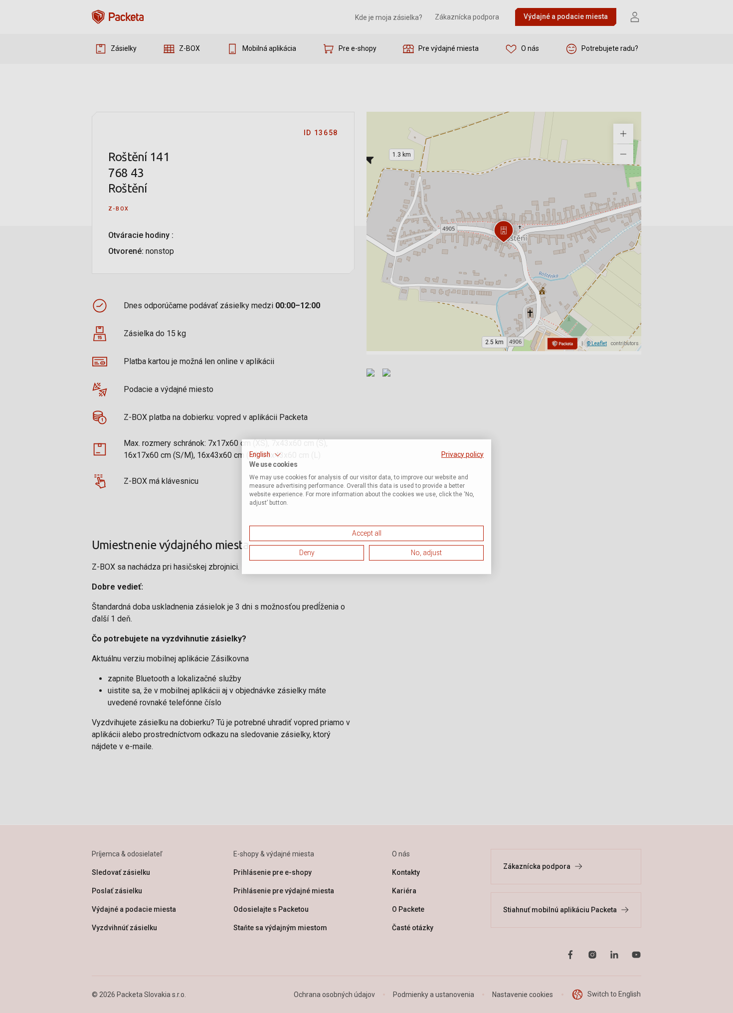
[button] (265, 454)
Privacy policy (462, 454)
